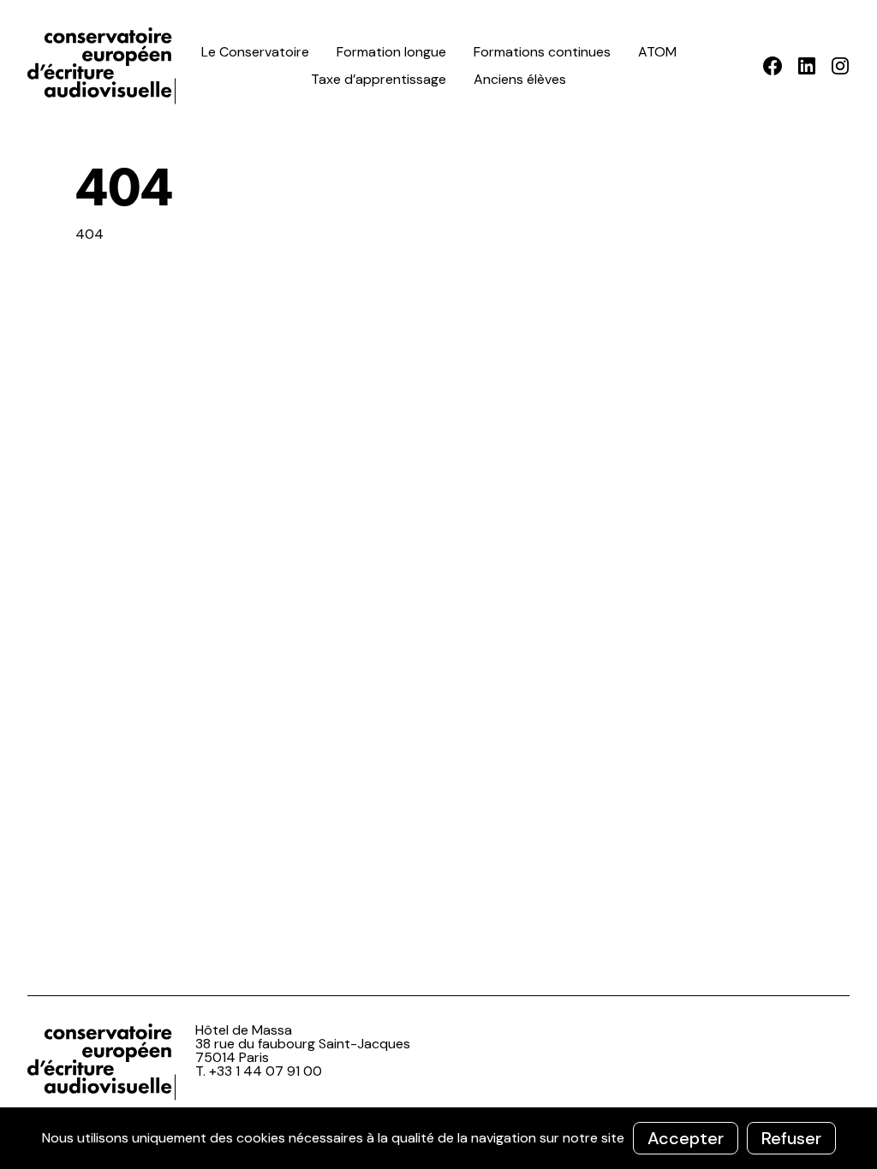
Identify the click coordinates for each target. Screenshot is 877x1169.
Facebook (773, 65)
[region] (438, 1138)
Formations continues (542, 52)
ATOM (657, 52)
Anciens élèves (520, 79)
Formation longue (391, 52)
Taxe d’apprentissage (378, 79)
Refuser (791, 1138)
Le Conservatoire (255, 52)
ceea (104, 65)
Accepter (685, 1138)
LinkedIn (806, 65)
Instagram (840, 65)
